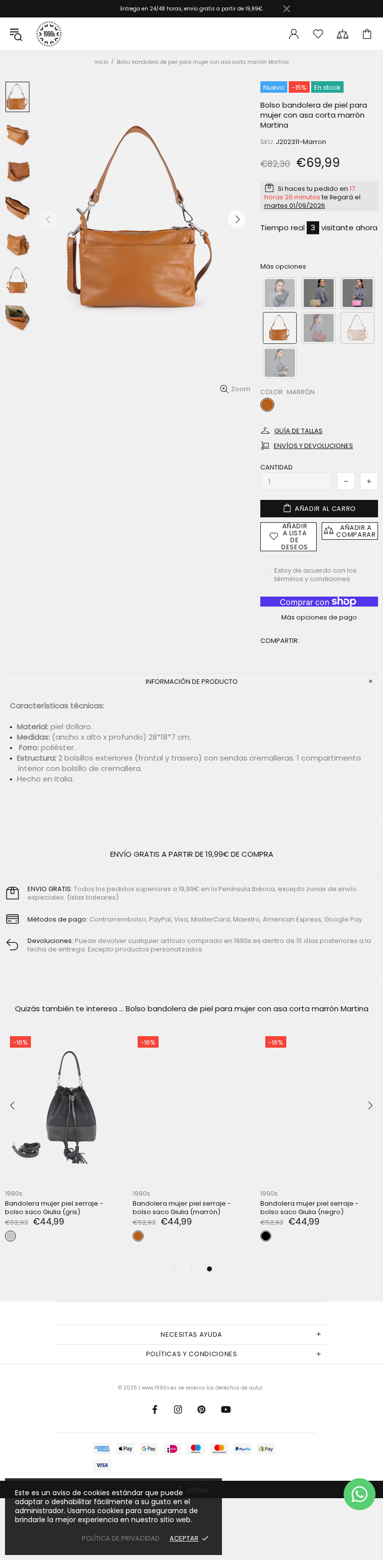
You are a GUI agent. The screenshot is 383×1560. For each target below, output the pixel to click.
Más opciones (283, 266)
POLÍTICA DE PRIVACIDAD (121, 1538)
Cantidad (276, 467)
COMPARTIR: (279, 640)
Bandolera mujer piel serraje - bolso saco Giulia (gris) (54, 1207)
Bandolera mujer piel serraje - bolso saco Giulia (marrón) (182, 1207)
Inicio (101, 62)
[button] (280, 293)
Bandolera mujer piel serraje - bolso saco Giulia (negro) (309, 1207)
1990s (48, 33)
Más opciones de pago (319, 617)
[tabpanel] (191, 1147)
